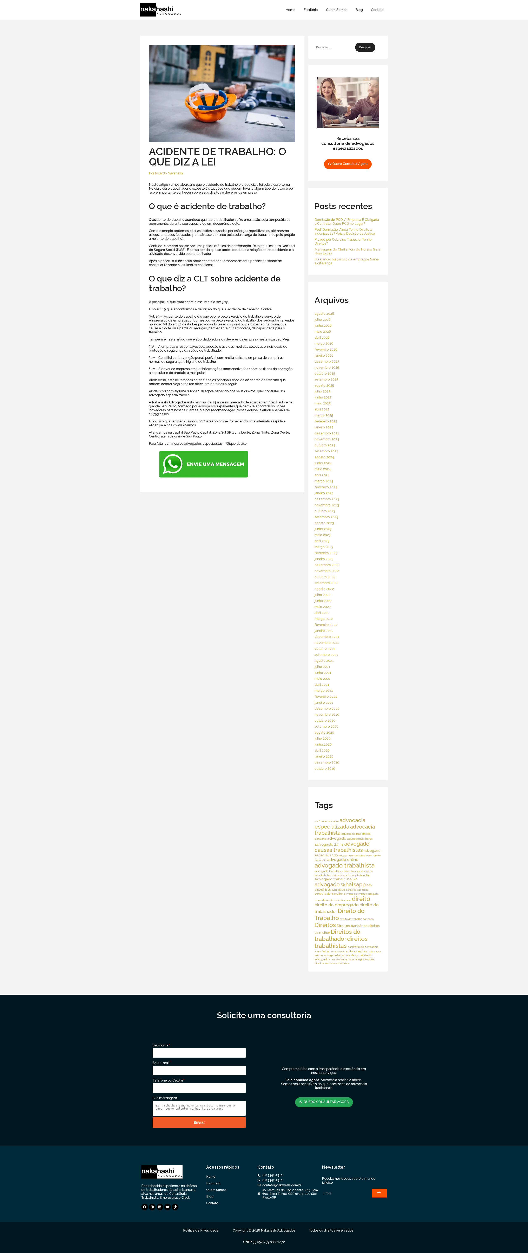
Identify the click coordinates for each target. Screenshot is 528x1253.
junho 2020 (323, 744)
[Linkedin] (160, 1207)
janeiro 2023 (324, 559)
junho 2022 (323, 601)
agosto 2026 (324, 314)
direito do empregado (337, 904)
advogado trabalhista (345, 865)
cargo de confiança (357, 889)
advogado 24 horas (359, 838)
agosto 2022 (324, 589)
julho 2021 (322, 667)
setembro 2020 (326, 726)
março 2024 (324, 481)
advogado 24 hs (329, 844)
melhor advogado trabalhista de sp (336, 955)
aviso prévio (338, 889)
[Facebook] (144, 1207)
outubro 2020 (325, 720)
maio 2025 (323, 403)
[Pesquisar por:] (335, 47)
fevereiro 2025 (326, 421)
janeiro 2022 (324, 631)
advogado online (342, 859)
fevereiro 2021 (326, 697)
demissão (349, 893)
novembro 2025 (327, 367)
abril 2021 (322, 685)
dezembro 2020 (327, 708)
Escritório (311, 10)
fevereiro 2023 (326, 553)
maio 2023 (323, 535)
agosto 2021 (324, 661)
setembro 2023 (326, 517)
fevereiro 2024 (326, 487)
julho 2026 (323, 320)
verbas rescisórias (336, 963)
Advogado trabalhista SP (336, 879)
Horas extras (358, 951)
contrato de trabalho (329, 893)
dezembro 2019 (327, 762)
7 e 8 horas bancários (327, 821)
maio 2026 (323, 331)
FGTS (318, 951)
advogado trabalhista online (354, 875)
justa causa (374, 951)
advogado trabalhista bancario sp (337, 871)
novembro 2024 (327, 439)
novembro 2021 (327, 643)
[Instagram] (152, 1207)
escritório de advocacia (363, 946)
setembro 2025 (326, 379)
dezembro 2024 (327, 433)
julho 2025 (322, 391)
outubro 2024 (325, 445)
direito (361, 898)
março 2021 (324, 691)
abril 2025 (322, 409)
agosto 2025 (324, 385)
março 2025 (324, 415)
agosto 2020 (324, 732)
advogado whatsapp (340, 884)
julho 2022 (322, 595)
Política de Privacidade (200, 1230)
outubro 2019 (325, 768)
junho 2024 (323, 463)
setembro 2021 (326, 655)
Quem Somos (336, 10)
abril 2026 (322, 337)
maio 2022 (323, 607)
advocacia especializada (340, 823)
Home (290, 10)
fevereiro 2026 (326, 349)
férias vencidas (339, 951)
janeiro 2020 (324, 756)
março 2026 (324, 343)
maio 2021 (322, 679)
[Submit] (379, 1193)
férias (326, 951)
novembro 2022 (327, 571)
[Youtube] (167, 1207)
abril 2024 (322, 475)
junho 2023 (323, 529)
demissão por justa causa (336, 900)
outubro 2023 (325, 511)
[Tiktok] (175, 1207)
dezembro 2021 (327, 637)
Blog (359, 10)
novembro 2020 (327, 714)
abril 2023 (322, 541)
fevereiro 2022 (326, 625)
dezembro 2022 (327, 565)
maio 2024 (323, 469)
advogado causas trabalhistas (342, 847)
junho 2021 (323, 673)
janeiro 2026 (324, 355)
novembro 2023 (327, 505)
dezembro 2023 (327, 499)
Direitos (325, 924)
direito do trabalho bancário (357, 919)
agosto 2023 (324, 523)
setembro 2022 (326, 583)
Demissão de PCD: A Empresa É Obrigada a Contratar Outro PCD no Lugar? (347, 222)
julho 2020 (323, 738)
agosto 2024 (324, 457)
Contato (377, 10)
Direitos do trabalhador (337, 935)
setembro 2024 (326, 451)
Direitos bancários (352, 925)
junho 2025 (323, 397)
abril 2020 (322, 750)
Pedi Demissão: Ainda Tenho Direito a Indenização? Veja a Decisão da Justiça (345, 231)
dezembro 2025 (327, 361)
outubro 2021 (325, 649)
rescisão (335, 959)
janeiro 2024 (324, 493)
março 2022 (324, 619)
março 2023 (324, 547)
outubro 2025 (325, 373)
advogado (336, 838)
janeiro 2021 (324, 703)
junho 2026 (323, 325)
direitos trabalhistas (341, 942)
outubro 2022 (325, 577)
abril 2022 (322, 613)
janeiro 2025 (324, 427)
